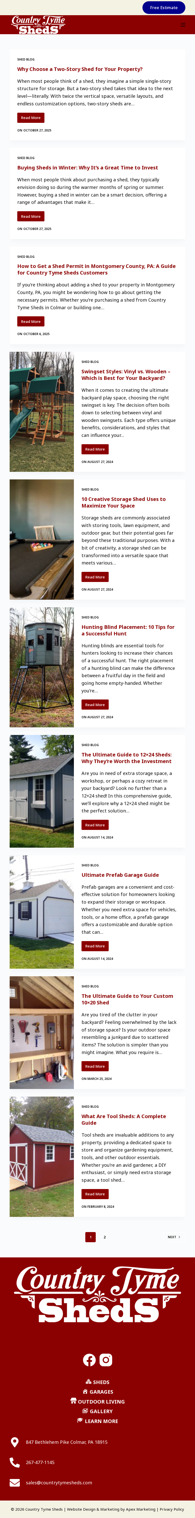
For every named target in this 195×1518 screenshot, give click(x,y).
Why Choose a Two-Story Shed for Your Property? (80, 69)
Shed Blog (26, 59)
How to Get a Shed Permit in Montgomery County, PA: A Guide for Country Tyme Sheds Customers (96, 269)
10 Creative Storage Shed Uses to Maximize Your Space (124, 502)
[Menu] (183, 25)
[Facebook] (89, 1360)
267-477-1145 (40, 1462)
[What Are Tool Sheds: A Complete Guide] (42, 1157)
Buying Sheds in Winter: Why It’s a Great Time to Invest (87, 167)
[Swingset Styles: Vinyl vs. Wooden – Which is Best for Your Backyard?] (42, 412)
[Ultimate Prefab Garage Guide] (42, 912)
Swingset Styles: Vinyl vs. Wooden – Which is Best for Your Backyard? (126, 374)
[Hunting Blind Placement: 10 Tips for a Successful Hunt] (42, 667)
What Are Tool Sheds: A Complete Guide (124, 1119)
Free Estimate (164, 7)
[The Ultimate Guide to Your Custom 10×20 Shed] (42, 1032)
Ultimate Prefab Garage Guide (120, 874)
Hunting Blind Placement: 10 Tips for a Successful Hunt (128, 630)
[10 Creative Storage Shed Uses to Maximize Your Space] (42, 539)
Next (172, 1237)
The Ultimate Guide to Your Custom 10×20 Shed (127, 999)
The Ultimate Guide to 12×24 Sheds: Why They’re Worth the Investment (127, 758)
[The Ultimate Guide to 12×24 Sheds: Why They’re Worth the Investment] (42, 791)
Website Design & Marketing (93, 1509)
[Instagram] (106, 1360)
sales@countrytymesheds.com (59, 1483)
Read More (32, 119)
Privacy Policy (172, 1509)
